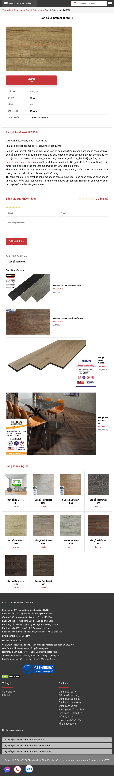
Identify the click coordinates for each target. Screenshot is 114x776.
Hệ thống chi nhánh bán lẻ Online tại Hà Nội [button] (24, 740)
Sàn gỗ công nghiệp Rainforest (22, 162)
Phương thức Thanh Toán (71, 709)
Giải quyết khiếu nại (68, 716)
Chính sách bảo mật (69, 698)
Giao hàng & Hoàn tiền (70, 713)
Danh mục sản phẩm (20, 4)
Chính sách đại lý (67, 691)
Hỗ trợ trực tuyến (67, 723)
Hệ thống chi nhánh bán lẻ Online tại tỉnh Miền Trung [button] (28, 751)
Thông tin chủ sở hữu (69, 720)
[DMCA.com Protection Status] (11, 677)
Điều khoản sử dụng (68, 695)
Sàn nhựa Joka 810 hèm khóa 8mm (67, 285)
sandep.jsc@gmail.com (19, 636)
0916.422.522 (17, 640)
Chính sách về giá (67, 706)
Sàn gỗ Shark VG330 (101, 360)
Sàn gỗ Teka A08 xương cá (103, 420)
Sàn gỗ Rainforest (17, 262)
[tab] (57, 739)
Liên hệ (6, 695)
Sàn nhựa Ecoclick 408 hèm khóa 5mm (68, 318)
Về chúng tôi (8, 691)
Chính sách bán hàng (69, 702)
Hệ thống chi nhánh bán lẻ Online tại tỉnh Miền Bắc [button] (27, 746)
